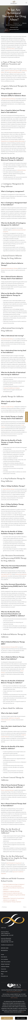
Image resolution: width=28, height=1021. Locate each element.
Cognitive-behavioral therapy (8, 98)
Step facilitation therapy (8, 489)
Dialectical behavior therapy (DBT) (9, 647)
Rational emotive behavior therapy (9, 268)
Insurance (3, 969)
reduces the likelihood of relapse (12, 388)
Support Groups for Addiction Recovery (12, 893)
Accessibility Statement (15, 991)
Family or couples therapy (7, 406)
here (23, 1011)
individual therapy (21, 170)
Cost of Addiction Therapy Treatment (12, 901)
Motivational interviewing (7, 338)
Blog (2, 973)
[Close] (25, 449)
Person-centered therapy (7, 790)
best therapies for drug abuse (14, 863)
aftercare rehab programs (15, 72)
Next (24, 907)
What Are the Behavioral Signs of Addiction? (13, 884)
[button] (26, 2)
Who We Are (4, 956)
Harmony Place (11, 48)
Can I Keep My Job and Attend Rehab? (12, 886)
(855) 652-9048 (7, 1018)
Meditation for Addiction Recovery (11, 891)
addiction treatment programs (12, 70)
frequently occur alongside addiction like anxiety (12, 141)
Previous (4, 907)
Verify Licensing (14, 997)
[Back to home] (14, 2)
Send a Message (21, 1018)
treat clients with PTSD (6, 574)
